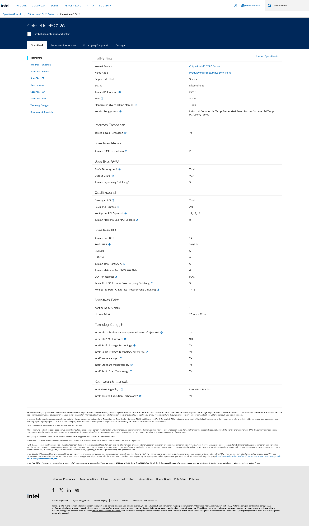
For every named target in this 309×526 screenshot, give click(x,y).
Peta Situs (180, 479)
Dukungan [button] (39, 5)
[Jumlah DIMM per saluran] (126, 151)
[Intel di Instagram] (77, 491)
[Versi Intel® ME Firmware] (125, 339)
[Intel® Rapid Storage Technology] (134, 345)
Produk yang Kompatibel (95, 45)
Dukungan (121, 45)
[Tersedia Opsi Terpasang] (125, 132)
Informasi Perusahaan (64, 479)
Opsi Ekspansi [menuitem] (37, 85)
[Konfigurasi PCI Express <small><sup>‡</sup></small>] (125, 213)
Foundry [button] (105, 5)
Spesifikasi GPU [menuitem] (38, 78)
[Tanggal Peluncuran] (119, 92)
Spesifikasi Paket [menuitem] (38, 98)
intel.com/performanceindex (109, 508)
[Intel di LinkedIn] (69, 491)
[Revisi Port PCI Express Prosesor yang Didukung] (152, 283)
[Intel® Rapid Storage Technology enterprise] (147, 352)
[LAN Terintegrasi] (116, 276)
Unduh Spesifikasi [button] (266, 56)
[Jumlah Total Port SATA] (124, 263)
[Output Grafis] (112, 175)
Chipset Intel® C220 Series (204, 66)
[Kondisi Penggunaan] (120, 111)
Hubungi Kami (145, 479)
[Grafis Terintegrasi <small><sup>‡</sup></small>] (119, 169)
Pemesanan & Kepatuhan (63, 45)
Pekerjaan (194, 479)
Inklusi (104, 479)
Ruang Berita (163, 479)
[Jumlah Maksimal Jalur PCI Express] (137, 219)
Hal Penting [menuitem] (36, 57)
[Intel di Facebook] (53, 491)
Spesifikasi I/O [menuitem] (37, 91)
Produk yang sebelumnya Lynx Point (210, 72)
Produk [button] (21, 5)
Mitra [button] (90, 5)
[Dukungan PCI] (113, 200)
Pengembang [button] (73, 5)
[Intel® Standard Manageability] (131, 364)
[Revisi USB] (109, 244)
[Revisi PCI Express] (118, 206)
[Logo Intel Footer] (33, 495)
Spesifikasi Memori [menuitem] (39, 71)
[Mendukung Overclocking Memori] (136, 105)
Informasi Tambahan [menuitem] (40, 64)
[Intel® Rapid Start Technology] (131, 371)
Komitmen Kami (89, 479)
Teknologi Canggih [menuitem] (39, 105)
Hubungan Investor (123, 479)
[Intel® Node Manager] (121, 358)
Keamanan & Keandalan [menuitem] (42, 112)
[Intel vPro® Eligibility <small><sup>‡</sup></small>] (122, 389)
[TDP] (102, 98)
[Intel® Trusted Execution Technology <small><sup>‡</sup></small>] (140, 396)
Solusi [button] (55, 5)
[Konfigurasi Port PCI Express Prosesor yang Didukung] (158, 289)
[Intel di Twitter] (61, 491)
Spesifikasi (37, 45)
